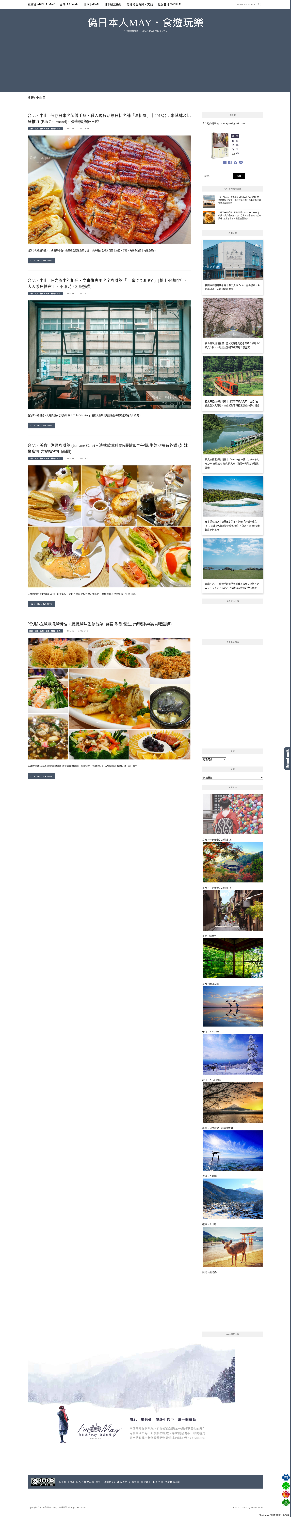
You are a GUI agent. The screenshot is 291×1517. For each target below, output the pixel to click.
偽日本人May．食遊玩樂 (145, 22)
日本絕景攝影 (113, 4)
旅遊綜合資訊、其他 (140, 4)
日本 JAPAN (91, 4)
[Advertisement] (145, 58)
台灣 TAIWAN (69, 4)
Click (287, 758)
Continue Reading (41, 260)
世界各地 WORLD (169, 4)
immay (70, 128)
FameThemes (257, 1507)
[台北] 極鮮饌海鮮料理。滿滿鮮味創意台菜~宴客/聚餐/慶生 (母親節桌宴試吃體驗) (100, 624)
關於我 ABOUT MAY (41, 4)
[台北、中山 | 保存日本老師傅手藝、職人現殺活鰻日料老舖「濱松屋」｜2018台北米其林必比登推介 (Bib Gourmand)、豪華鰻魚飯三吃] (109, 189)
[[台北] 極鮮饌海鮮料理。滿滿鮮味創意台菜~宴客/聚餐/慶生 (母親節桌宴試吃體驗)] (109, 698)
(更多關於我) (197, 1437)
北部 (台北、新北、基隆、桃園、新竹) (45, 128)
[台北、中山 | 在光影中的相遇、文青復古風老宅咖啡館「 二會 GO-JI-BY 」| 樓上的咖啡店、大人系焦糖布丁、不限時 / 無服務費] (109, 354)
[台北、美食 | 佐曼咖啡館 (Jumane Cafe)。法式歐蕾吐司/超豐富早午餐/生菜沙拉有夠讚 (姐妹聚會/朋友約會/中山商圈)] (109, 526)
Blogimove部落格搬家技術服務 (274, 1514)
